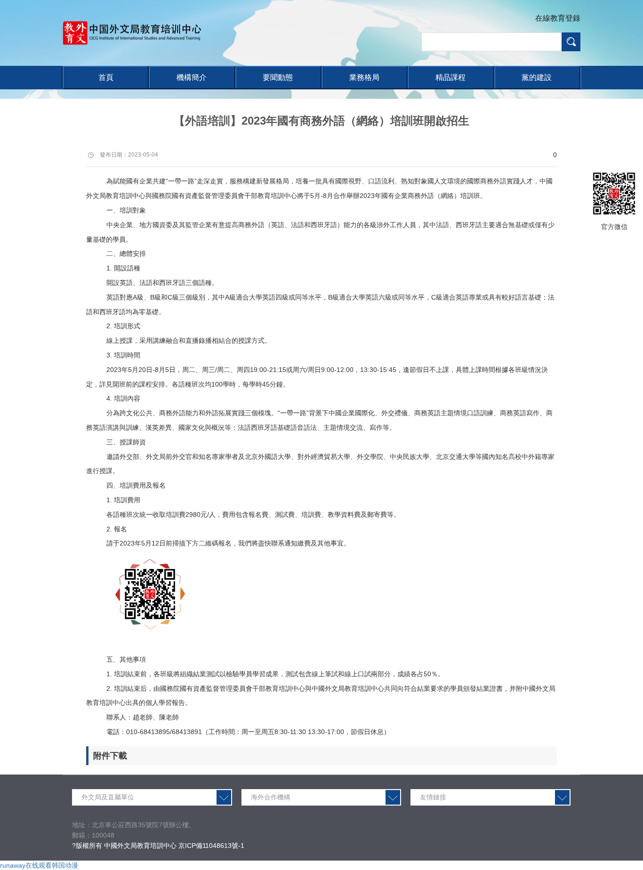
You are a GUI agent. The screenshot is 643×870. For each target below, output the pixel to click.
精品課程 (450, 77)
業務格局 (364, 77)
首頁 (105, 77)
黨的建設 (537, 77)
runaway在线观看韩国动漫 (39, 865)
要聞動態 (278, 77)
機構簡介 (192, 77)
